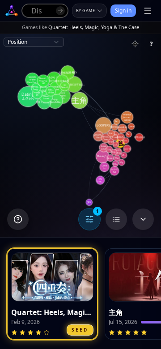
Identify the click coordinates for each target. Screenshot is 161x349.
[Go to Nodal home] (11, 10)
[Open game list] (116, 219)
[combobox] (34, 42)
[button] (52, 294)
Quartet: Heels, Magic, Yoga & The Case (52, 312)
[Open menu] (148, 11)
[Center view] (135, 44)
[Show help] (18, 219)
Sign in (123, 10)
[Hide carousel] (143, 219)
